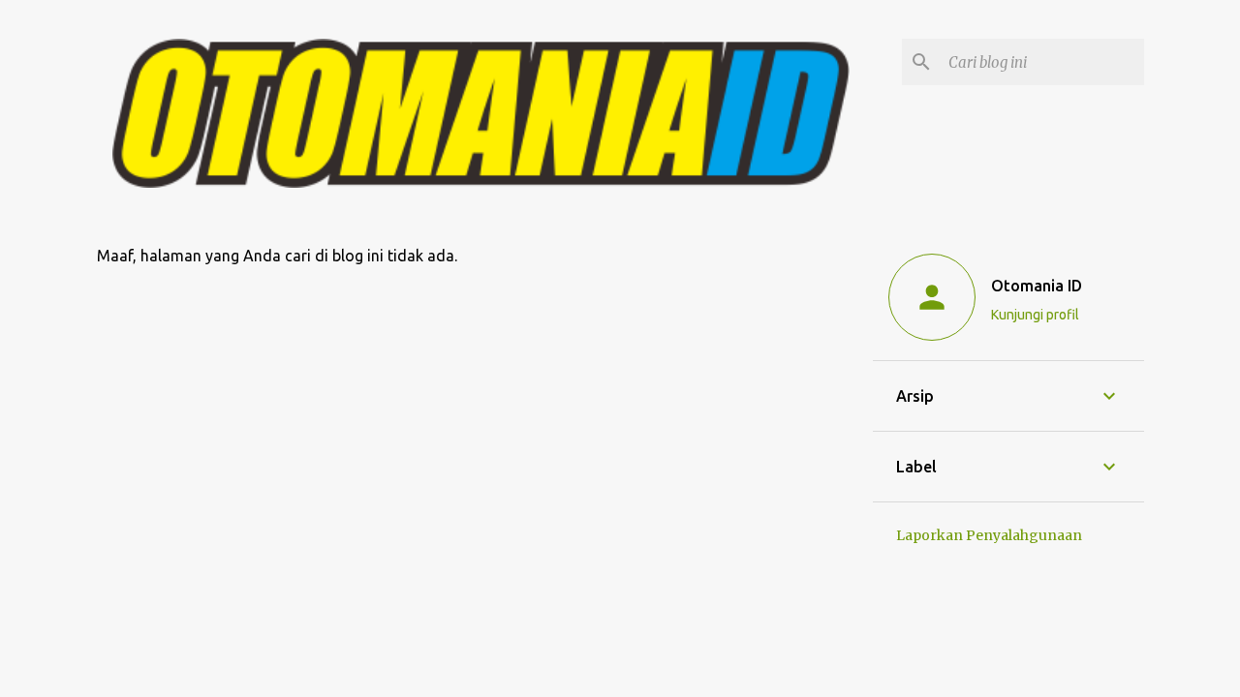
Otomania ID (1036, 285)
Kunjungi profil (1035, 314)
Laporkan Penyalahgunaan (989, 535)
